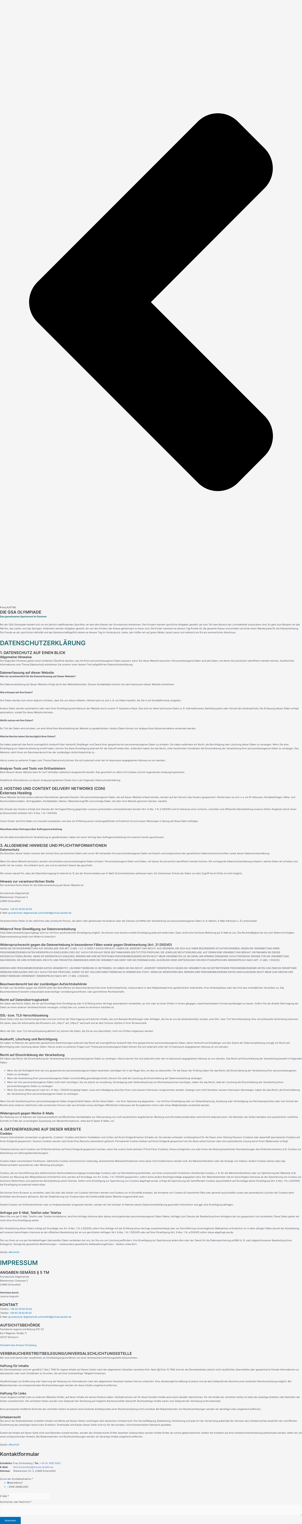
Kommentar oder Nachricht (16, 1501)
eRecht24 (13, 1252)
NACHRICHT (16, 1482)
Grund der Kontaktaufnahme (16, 1478)
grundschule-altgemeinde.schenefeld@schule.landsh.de (39, 912)
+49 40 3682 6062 (50, 1463)
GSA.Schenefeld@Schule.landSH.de (33, 1467)
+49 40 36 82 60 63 (20, 1312)
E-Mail (4, 1496)
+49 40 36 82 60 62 (21, 909)
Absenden (10, 1520)
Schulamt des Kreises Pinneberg (18, 1345)
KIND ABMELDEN (18, 1486)
